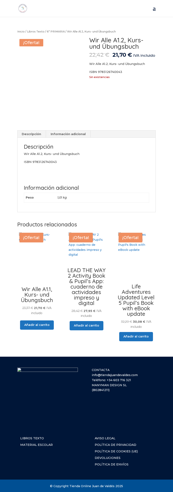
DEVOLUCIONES (107, 458)
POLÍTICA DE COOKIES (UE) (116, 451)
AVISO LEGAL (105, 438)
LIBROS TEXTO (32, 438)
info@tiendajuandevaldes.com (115, 375)
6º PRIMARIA (56, 31)
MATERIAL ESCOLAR (36, 445)
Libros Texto (36, 31)
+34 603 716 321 (119, 380)
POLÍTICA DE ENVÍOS (111, 464)
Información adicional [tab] (68, 134)
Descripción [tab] (31, 134)
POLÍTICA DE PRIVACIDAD (115, 445)
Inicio (21, 31)
